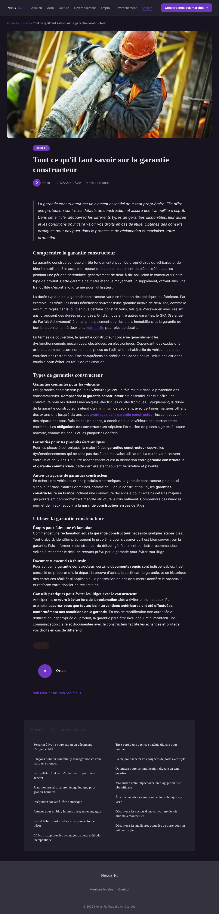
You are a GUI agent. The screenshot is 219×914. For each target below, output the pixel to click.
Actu (50, 7)
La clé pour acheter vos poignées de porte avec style (150, 759)
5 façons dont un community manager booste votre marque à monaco (68, 761)
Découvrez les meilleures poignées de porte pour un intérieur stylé (150, 828)
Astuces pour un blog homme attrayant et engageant (68, 811)
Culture (64, 7)
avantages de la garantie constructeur (122, 414)
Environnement (126, 7)
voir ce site (95, 327)
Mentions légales (101, 889)
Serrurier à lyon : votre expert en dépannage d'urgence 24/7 (63, 747)
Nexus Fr (109, 875)
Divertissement (85, 7)
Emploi (106, 7)
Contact (123, 889)
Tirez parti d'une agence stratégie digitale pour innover (146, 747)
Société (147, 7)
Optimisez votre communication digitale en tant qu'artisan (147, 771)
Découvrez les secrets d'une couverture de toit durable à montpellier (146, 813)
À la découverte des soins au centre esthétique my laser (148, 799)
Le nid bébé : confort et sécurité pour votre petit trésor (65, 823)
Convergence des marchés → (186, 7)
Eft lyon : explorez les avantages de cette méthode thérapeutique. (67, 837)
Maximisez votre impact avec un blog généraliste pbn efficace (148, 785)
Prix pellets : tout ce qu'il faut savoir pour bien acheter (64, 775)
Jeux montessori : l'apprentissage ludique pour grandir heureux (64, 789)
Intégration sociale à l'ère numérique (58, 801)
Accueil (36, 7)
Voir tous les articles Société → (57, 693)
